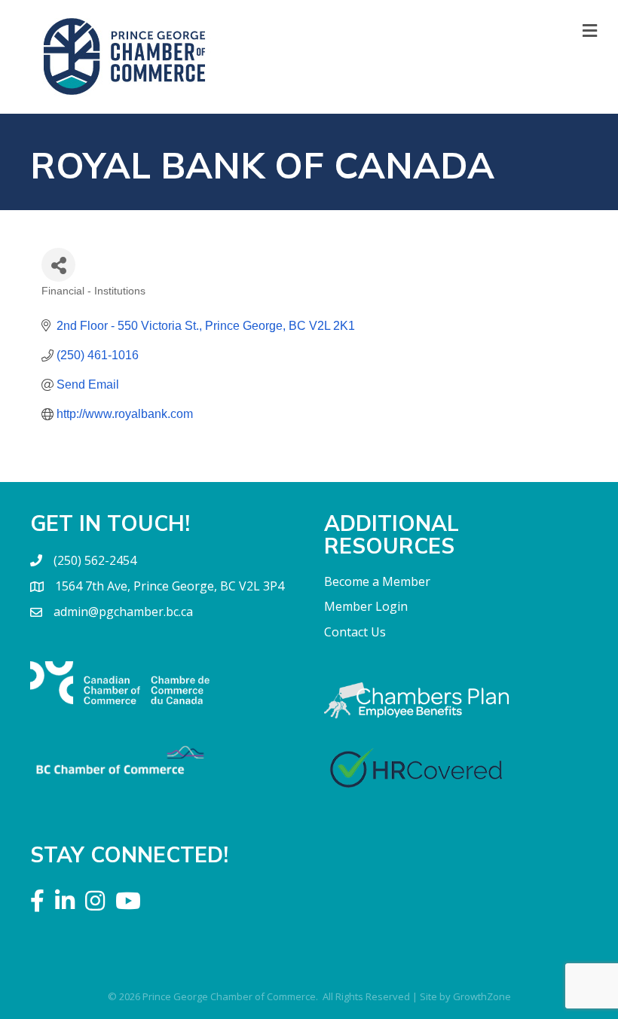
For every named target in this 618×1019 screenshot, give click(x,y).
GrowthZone (482, 996)
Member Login (366, 606)
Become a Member (377, 581)
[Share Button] (58, 265)
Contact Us (355, 632)
